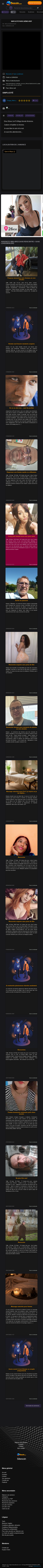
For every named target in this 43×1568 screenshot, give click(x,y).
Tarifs (3, 1521)
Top (13, 12)
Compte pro (5, 1480)
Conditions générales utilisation (11, 1525)
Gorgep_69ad (11, 100)
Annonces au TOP (7, 1499)
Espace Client (6, 1549)
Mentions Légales (7, 1523)
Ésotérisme (31, 12)
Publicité (4, 1482)
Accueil (4, 1472)
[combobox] (20, 8)
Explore (5, 12)
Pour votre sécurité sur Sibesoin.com (13, 1531)
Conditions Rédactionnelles (10, 1527)
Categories (5, 1497)
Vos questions (6, 1478)
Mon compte (21, 1448)
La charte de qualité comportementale (13, 1533)
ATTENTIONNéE (30, 115)
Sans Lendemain (18, 74)
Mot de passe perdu (8, 1535)
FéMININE (10, 115)
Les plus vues (6, 1506)
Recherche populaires (8, 1503)
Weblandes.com (37, 1566)
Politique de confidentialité (9, 1529)
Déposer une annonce (35, 3)
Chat (35, 100)
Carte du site (5, 1508)
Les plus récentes (7, 1505)
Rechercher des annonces (9, 1501)
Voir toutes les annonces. (33, 1405)
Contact (21, 1446)
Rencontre (22, 12)
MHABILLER (19, 115)
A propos (21, 1444)
